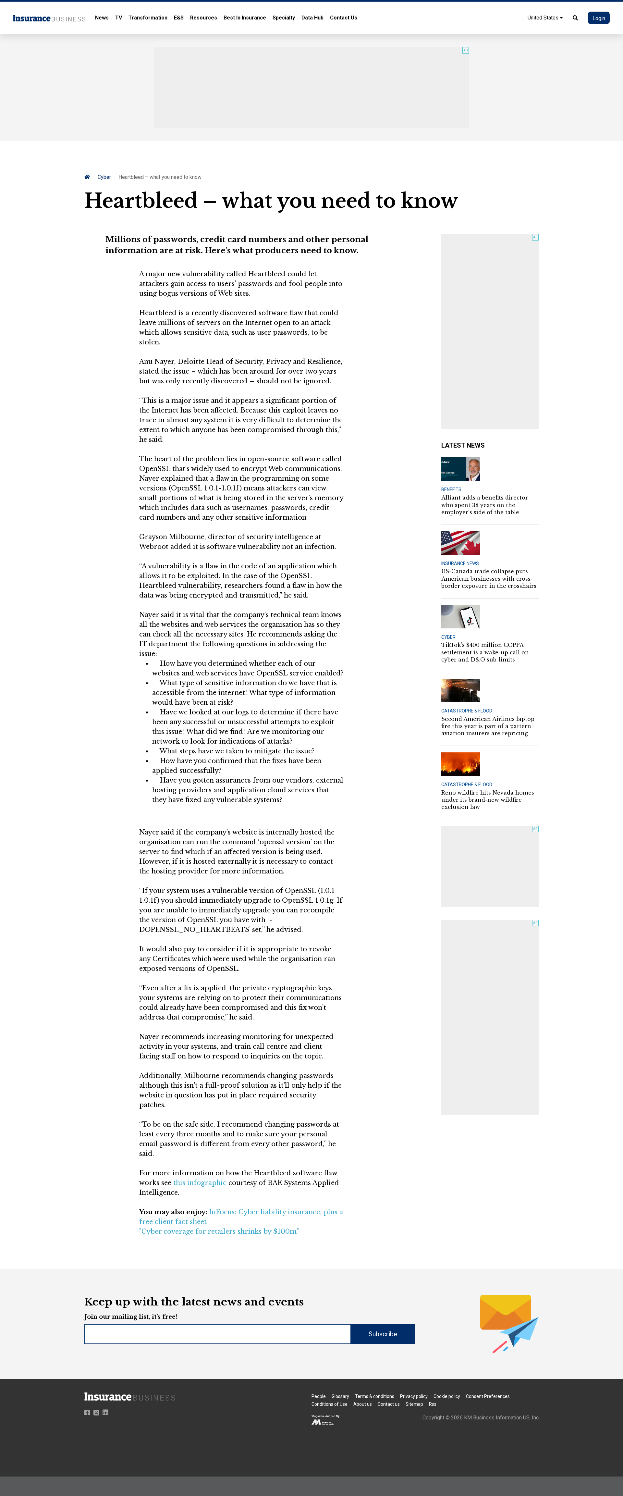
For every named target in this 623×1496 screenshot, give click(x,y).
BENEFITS (451, 489)
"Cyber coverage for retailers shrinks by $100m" (219, 1231)
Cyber (104, 177)
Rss (432, 1404)
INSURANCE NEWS (460, 563)
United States (544, 18)
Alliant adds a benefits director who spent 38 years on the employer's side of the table (484, 504)
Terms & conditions (374, 1396)
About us (362, 1404)
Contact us (389, 1404)
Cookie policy (447, 1396)
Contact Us (343, 18)
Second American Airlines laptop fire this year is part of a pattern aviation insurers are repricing (487, 726)
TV (118, 18)
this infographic (199, 1183)
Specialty (284, 18)
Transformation (147, 18)
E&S (179, 18)
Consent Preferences (488, 1396)
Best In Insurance (245, 18)
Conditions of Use (330, 1404)
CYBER (448, 637)
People (319, 1396)
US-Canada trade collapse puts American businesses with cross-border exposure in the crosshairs (488, 578)
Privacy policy (414, 1396)
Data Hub (312, 18)
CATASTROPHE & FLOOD (466, 710)
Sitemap (414, 1404)
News (102, 18)
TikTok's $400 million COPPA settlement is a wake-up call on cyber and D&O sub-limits (485, 652)
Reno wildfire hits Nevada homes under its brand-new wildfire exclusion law (487, 799)
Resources (203, 18)
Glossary (340, 1396)
